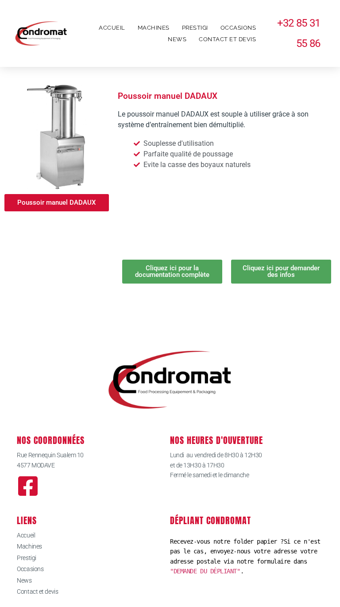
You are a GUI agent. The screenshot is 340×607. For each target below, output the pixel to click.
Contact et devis (227, 39)
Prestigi (195, 27)
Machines (154, 27)
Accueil (112, 27)
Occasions (238, 27)
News (177, 39)
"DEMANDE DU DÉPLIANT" (205, 571)
